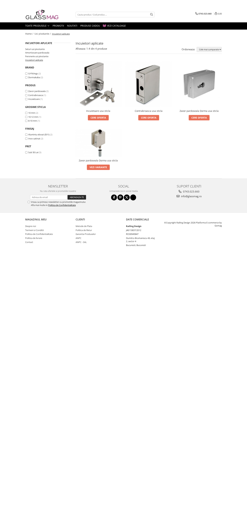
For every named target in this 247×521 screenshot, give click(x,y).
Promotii (58, 25)
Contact (29, 242)
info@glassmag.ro (191, 196)
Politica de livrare (33, 238)
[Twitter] (127, 197)
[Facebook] (114, 197)
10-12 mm (33, 116)
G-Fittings (33, 73)
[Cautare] (152, 14)
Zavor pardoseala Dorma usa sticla (199, 110)
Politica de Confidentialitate (62, 205)
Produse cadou (90, 25)
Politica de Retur (84, 230)
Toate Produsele (36, 25)
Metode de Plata (84, 226)
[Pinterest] (120, 197)
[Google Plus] (133, 197)
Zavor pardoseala (37, 91)
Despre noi (30, 226)
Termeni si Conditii (34, 230)
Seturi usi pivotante (35, 49)
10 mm (31, 112)
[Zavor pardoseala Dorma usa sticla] (199, 84)
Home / (29, 33)
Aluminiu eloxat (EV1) (38, 134)
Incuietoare (34, 99)
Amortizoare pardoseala (37, 52)
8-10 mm (32, 120)
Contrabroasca (35, 95)
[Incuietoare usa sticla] (98, 84)
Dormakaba (34, 77)
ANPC (78, 238)
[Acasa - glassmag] (42, 14)
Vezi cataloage (116, 25)
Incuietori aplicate (34, 60)
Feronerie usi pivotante (36, 56)
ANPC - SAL (81, 242)
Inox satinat (34, 138)
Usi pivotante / (42, 33)
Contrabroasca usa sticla (148, 110)
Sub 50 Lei (33, 152)
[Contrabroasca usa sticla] (148, 84)
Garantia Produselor (86, 234)
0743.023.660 (190, 191)
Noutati (72, 25)
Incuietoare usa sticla (98, 110)
